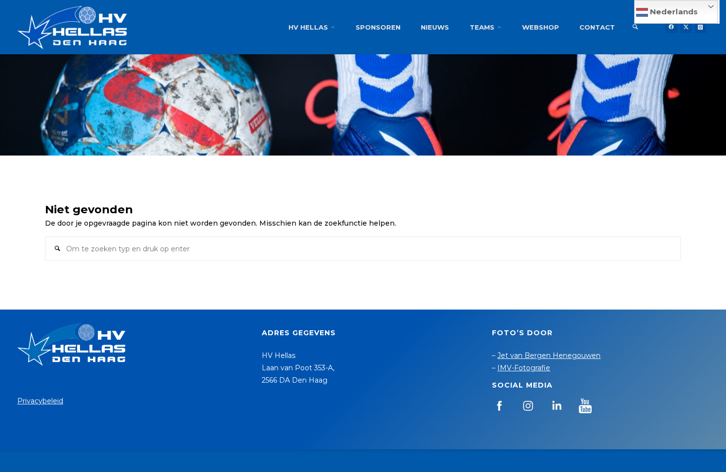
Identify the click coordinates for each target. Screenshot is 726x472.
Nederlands (673, 11)
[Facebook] (671, 27)
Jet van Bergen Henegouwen (549, 355)
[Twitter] (686, 27)
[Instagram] (700, 27)
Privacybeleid (40, 400)
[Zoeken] (635, 27)
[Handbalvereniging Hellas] (72, 27)
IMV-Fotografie (523, 367)
